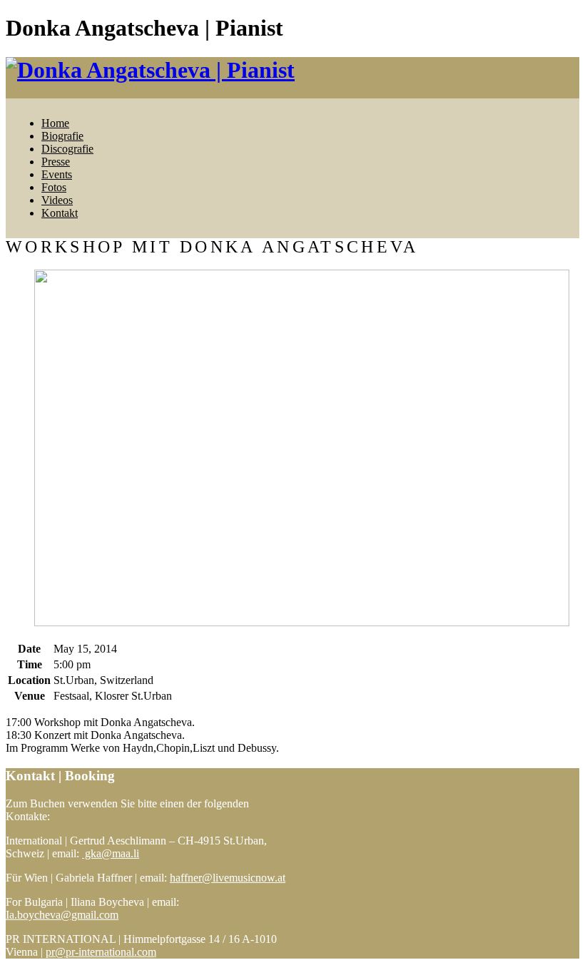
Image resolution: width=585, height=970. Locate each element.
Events (56, 174)
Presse (55, 161)
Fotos (53, 187)
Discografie (67, 149)
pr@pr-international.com (101, 952)
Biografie (62, 136)
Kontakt (59, 213)
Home (55, 123)
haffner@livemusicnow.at (227, 878)
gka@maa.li (110, 853)
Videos (57, 200)
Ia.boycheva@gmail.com (62, 915)
